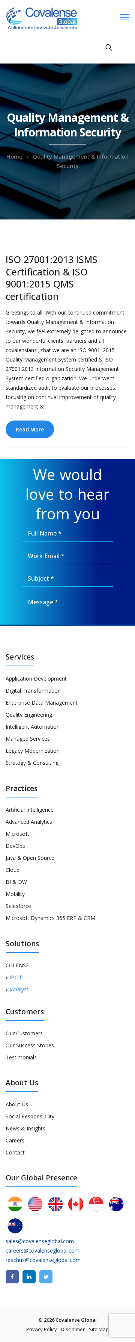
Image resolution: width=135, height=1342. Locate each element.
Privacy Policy (41, 1329)
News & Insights (25, 1128)
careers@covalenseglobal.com (43, 1250)
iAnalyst (19, 989)
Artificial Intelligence (30, 809)
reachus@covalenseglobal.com (43, 1259)
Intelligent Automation (33, 726)
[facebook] (12, 1276)
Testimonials (21, 1057)
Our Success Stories (30, 1045)
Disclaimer (73, 1329)
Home (14, 156)
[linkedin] (29, 1276)
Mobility (15, 893)
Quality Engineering (29, 714)
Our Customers (24, 1033)
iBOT (16, 977)
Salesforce (18, 905)
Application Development (36, 678)
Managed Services (28, 738)
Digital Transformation (33, 690)
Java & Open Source (30, 857)
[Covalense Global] (53, 17)
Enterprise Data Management (42, 702)
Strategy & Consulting (32, 762)
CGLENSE (17, 965)
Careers (15, 1140)
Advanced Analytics (29, 821)
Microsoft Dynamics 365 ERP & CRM (50, 917)
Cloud (13, 869)
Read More (30, 429)
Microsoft (17, 833)
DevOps (15, 845)
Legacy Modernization (33, 750)
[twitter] (45, 1276)
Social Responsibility (30, 1116)
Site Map (99, 1329)
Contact (15, 1152)
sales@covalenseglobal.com (40, 1241)
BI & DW (16, 881)
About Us (17, 1104)
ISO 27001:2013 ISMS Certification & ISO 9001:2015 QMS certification (52, 278)
